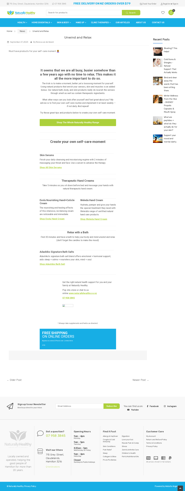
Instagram (172, 406)
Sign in (175, 4)
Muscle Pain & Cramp (130, 443)
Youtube (135, 410)
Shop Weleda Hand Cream (93, 219)
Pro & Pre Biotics (109, 460)
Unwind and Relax (78, 37)
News (22, 31)
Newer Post (139, 379)
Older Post (16, 379)
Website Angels (171, 486)
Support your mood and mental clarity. (170, 138)
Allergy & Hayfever (110, 436)
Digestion (126, 436)
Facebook (154, 406)
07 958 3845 (60, 4)
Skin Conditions (109, 446)
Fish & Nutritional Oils (130, 456)
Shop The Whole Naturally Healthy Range (78, 122)
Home (9, 31)
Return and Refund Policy (156, 440)
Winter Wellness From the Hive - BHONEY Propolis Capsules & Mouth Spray (171, 103)
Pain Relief (107, 450)
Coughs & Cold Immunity (109, 441)
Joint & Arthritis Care (130, 450)
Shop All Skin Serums (51, 167)
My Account (151, 436)
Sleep (105, 453)
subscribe (111, 406)
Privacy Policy (152, 446)
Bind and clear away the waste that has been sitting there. (171, 84)
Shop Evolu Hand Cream (52, 219)
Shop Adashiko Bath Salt (52, 264)
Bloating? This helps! (170, 50)
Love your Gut (127, 440)
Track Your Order (149, 4)
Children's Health (129, 453)
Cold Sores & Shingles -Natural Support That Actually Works (170, 66)
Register (166, 4)
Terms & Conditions (154, 443)
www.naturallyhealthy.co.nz (83, 293)
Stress (124, 446)
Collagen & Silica (109, 456)
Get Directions (53, 467)
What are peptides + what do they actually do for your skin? (170, 123)
